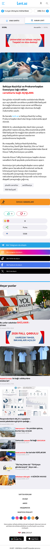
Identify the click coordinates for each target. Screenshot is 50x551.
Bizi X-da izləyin (12, 271)
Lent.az (15, 116)
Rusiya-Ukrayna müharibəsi (16, 11)
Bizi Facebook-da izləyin (14, 265)
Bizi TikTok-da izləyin (13, 259)
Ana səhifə (37, 27)
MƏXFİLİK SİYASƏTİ (25, 512)
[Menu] (3, 3)
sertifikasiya (27, 185)
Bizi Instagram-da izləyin (14, 252)
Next (47, 11)
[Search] (47, 3)
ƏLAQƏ (25, 499)
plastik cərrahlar (11, 185)
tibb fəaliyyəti (10, 189)
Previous (2, 11)
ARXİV (25, 503)
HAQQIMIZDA (25, 508)
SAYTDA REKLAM (25, 494)
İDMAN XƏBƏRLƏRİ (25, 202)
